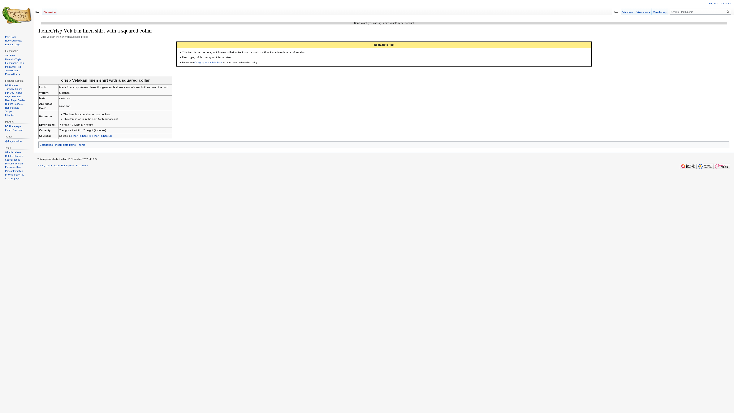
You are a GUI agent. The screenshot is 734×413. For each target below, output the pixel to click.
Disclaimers (82, 165)
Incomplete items (65, 144)
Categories (46, 144)
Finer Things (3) (102, 135)
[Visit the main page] (17, 15)
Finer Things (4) (81, 135)
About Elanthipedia (64, 165)
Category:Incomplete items (208, 62)
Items (82, 144)
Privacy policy (44, 165)
